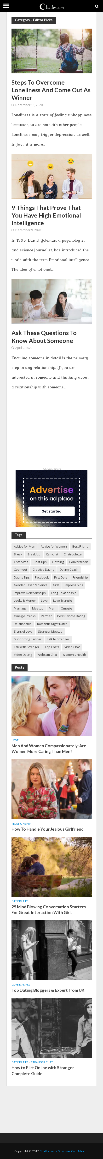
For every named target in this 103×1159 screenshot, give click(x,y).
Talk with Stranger (26, 647)
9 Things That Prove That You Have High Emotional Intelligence (46, 215)
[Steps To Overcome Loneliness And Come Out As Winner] (51, 50)
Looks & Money (24, 601)
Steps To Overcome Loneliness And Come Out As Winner (51, 90)
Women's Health (74, 655)
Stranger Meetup (50, 632)
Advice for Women (54, 546)
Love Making (20, 984)
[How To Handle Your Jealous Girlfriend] (51, 789)
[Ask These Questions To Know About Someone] (51, 301)
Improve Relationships (30, 593)
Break (18, 554)
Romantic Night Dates (52, 624)
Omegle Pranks (24, 616)
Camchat (52, 554)
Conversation (78, 562)
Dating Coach (69, 570)
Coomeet (20, 570)
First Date (60, 577)
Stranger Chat (42, 1062)
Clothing (58, 562)
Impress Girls (74, 585)
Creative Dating (43, 570)
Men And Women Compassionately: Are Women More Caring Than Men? (48, 748)
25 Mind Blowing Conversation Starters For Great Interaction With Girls (48, 909)
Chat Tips (40, 562)
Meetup (37, 608)
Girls (56, 585)
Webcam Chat (47, 655)
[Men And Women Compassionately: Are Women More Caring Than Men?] (51, 705)
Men (52, 608)
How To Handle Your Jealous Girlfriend (47, 829)
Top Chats (52, 647)
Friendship (80, 577)
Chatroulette (73, 554)
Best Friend (80, 546)
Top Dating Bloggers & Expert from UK (47, 990)
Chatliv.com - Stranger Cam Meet (63, 1151)
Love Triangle (62, 601)
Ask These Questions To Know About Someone (44, 336)
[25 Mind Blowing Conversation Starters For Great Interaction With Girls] (51, 866)
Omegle (66, 608)
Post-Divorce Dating (71, 616)
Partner (46, 616)
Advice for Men (24, 546)
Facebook (42, 577)
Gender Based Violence (30, 585)
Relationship (23, 624)
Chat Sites (21, 562)
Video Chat (72, 647)
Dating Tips (21, 577)
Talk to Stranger (58, 639)
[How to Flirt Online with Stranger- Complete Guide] (51, 1027)
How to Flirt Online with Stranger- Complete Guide (43, 1070)
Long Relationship (63, 593)
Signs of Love (23, 632)
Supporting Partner (27, 639)
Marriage (20, 608)
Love (44, 601)
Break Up (34, 554)
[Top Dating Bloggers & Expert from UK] (51, 950)
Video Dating (23, 655)
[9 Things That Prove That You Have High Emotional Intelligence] (51, 175)
